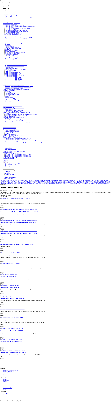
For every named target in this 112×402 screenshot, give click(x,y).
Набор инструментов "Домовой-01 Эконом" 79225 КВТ (12, 298)
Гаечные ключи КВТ (9, 92)
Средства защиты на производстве (10, 129)
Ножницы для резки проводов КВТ (12, 19)
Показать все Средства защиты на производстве (12, 135)
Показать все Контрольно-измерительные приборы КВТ (14, 151)
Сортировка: (2, 195)
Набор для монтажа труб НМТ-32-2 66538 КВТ (10, 265)
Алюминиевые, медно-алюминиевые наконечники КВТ (16, 64)
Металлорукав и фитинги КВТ (11, 51)
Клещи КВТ (7, 96)
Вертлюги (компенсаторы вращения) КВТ (13, 119)
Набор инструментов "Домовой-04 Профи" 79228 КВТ (11, 330)
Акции (4, 389)
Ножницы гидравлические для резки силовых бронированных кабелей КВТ (20, 18)
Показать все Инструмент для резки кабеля (11, 23)
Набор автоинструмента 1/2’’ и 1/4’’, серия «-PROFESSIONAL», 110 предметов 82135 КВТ (19, 211)
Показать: (2, 196)
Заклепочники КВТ (9, 109)
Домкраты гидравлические (8, 136)
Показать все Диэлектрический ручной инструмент (13, 41)
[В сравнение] (2, 219)
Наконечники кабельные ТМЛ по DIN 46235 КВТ (15, 75)
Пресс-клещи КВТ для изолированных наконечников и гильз (17, 28)
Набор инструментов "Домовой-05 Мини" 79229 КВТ (11, 341)
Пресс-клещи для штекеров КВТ (11, 27)
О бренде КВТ (37, 398)
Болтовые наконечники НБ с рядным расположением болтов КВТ (18, 138)
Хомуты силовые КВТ (9, 59)
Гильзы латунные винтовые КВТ (11, 141)
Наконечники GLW (9, 71)
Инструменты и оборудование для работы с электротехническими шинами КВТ (21, 114)
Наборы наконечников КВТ (10, 70)
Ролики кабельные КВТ (10, 124)
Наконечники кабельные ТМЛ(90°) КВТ (13, 77)
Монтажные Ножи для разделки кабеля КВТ (14, 88)
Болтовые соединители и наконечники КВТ (11, 137)
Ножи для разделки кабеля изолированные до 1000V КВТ (16, 39)
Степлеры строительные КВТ (11, 104)
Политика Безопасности (10, 166)
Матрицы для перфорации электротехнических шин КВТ (16, 115)
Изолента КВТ (8, 45)
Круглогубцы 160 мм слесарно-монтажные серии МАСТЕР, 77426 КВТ (15, 200)
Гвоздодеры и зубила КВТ (10, 93)
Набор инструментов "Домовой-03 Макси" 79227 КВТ (11, 319)
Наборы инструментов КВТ (10, 99)
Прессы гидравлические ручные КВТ (12, 32)
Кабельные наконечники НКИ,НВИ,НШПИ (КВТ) (15, 69)
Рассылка (5, 396)
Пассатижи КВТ (8, 102)
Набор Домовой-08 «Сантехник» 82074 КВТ (9, 287)
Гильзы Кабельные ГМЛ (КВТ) (11, 68)
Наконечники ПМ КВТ (9, 82)
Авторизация (7, 171)
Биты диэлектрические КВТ (10, 36)
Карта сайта (5, 381)
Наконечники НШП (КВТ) (10, 81)
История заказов (6, 394)
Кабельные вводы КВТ (9, 46)
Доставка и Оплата (9, 165)
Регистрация (7, 172)
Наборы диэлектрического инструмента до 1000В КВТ (16, 38)
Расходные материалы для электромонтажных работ (13, 43)
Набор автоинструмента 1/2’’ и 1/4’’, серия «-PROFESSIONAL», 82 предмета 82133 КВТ (18, 222)
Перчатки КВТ (8, 133)
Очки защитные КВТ (9, 132)
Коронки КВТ (8, 49)
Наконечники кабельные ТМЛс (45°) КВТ (13, 78)
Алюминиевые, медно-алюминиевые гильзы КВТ (15, 62)
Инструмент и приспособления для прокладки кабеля (13, 123)
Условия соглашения (9, 167)
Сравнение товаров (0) (9, 174)
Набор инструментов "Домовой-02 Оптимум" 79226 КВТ (12, 309)
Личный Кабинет (6, 393)
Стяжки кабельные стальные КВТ (12, 57)
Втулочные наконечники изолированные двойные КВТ (16, 65)
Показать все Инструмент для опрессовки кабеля (12, 34)
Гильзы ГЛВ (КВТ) (9, 67)
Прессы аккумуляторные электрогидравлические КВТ (16, 30)
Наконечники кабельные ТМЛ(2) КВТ (12, 76)
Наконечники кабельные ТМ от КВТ (12, 72)
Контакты (5, 379)
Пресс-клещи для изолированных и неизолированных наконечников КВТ (20, 26)
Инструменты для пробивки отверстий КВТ (14, 110)
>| (3, 363)
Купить (2, 207)
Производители (6, 385)
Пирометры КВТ (8, 148)
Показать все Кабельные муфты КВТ (10, 157)
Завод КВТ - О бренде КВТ (10, 164)
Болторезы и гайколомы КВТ (11, 15)
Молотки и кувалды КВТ (10, 98)
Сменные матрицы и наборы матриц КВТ (13, 33)
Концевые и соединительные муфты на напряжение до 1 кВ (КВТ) (18, 155)
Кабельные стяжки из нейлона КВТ (12, 47)
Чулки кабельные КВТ (9, 121)
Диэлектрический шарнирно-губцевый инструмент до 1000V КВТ (18, 37)
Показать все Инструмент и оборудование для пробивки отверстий (16, 112)
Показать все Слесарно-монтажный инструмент (12, 106)
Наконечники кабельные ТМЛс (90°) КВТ (13, 79)
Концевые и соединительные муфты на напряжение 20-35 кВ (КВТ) (18, 154)
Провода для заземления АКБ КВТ (12, 54)
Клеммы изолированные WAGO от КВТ (13, 48)
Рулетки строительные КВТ (10, 103)
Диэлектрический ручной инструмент (10, 35)
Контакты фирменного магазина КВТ (12, 163)
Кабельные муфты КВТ (7, 152)
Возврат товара (6, 380)
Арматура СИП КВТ (9, 118)
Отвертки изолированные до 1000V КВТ (13, 40)
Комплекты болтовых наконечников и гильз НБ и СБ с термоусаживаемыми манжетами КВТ (23, 142)
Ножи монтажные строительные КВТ (12, 100)
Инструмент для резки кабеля (9, 14)
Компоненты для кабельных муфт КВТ (13, 153)
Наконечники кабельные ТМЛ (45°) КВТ (13, 73)
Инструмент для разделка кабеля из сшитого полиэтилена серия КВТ (19, 86)
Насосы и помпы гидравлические (9, 128)
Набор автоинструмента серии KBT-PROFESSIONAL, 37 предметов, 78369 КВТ (17, 244)
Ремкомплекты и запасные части (9, 127)
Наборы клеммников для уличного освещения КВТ (15, 52)
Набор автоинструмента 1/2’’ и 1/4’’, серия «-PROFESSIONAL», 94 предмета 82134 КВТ (18, 233)
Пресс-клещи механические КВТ (11, 29)
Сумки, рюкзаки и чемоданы (8, 107)
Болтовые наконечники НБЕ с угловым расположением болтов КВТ (18, 139)
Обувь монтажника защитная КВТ (12, 131)
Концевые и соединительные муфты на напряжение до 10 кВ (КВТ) (18, 156)
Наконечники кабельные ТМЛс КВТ (12, 80)
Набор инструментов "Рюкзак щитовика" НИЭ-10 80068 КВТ (13, 352)
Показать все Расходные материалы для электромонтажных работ (16, 60)
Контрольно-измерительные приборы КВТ (11, 145)
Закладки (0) (7, 173)
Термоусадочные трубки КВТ (11, 58)
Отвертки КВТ (8, 101)
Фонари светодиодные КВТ (10, 134)
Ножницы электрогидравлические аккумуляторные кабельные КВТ (18, 17)
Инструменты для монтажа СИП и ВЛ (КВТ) (14, 120)
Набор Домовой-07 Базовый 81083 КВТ (8, 276)
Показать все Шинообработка (9, 116)
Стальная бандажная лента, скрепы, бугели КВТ (14, 56)
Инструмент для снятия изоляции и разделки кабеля (13, 85)
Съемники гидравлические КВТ (9, 158)
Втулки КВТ (7, 44)
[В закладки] (0, 219)
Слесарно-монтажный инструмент (10, 90)
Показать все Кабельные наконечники (10, 83)
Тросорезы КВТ (8, 22)
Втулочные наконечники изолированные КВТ (14, 66)
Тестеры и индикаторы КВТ (10, 149)
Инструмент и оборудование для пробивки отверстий (13, 108)
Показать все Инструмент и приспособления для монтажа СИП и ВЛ (16, 122)
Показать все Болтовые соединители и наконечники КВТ (14, 144)
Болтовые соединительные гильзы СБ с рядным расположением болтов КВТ (20, 140)
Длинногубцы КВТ (9, 95)
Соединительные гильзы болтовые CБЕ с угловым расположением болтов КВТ (21, 143)
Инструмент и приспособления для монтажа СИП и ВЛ (14, 117)
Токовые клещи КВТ (9, 150)
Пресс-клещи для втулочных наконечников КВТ (14, 25)
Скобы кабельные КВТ (9, 55)
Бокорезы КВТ (8, 91)
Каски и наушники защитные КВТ (12, 130)
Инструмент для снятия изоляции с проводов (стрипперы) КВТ (18, 87)
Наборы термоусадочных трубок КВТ (12, 53)
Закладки (4, 395)
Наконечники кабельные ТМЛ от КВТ (12, 74)
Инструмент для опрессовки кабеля (10, 24)
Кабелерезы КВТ (8, 16)
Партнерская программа (7, 388)
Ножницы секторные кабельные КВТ (12, 20)
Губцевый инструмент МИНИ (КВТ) (12, 94)
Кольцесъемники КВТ (9, 97)
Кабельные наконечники (8, 61)
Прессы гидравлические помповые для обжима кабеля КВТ (17, 31)
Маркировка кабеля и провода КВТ (12, 50)
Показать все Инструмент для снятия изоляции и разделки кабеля (16, 89)
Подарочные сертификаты (8, 387)
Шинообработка (6, 113)
